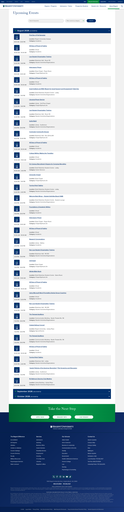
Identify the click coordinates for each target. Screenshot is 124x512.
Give (85, 1)
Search (91, 20)
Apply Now (103, 1)
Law (21, 1)
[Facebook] (57, 476)
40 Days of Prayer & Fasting (38, 46)
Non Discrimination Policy (46, 509)
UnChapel (32, 261)
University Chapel (35, 175)
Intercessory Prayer (35, 67)
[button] (62, 30)
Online (16, 1)
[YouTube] (66, 476)
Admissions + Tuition (66, 6)
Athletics (27, 1)
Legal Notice (28, 509)
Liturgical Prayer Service (37, 100)
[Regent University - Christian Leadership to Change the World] (62, 427)
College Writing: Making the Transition (41, 153)
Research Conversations (37, 239)
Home (2, 1)
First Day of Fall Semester (37, 35)
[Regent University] (13, 6)
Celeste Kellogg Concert (37, 325)
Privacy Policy (36, 509)
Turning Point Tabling (36, 185)
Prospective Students (81, 6)
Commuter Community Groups (39, 132)
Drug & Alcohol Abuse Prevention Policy (77, 509)
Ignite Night (33, 121)
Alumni (33, 1)
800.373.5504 (111, 1)
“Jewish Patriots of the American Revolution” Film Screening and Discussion (53, 368)
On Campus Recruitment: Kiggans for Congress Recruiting (47, 164)
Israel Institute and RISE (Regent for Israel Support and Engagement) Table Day (54, 89)
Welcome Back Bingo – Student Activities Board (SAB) (46, 196)
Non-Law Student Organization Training (41, 250)
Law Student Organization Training (40, 57)
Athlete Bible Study (35, 271)
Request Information (93, 1)
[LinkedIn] (63, 476)
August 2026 (27, 30)
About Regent (113, 6)
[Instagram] (60, 476)
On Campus (9, 1)
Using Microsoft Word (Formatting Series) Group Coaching (47, 293)
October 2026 (27, 396)
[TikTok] (70, 476)
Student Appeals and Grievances (96, 509)
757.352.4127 (67, 484)
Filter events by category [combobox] (73, 20)
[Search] (121, 6)
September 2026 (29, 391)
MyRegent (120, 1)
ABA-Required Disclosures (60, 509)
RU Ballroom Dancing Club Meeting (40, 379)
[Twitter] (53, 476)
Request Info (62, 417)
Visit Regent (83, 417)
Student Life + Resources (98, 6)
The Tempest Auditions (36, 314)
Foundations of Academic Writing (39, 207)
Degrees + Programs (51, 6)
